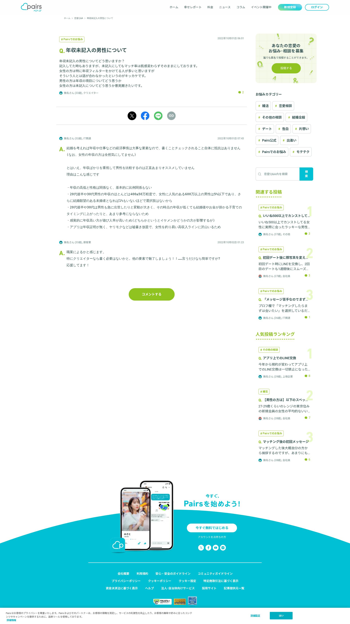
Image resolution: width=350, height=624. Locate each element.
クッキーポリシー (159, 581)
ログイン (317, 7)
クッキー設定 (187, 581)
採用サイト (209, 588)
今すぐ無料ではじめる (212, 528)
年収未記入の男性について (100, 18)
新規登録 (290, 7)
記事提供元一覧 (234, 588)
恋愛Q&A (78, 18)
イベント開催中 (261, 7)
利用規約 (142, 573)
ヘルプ (149, 588)
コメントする (152, 294)
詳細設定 (255, 615)
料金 (210, 7)
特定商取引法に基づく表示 (220, 581)
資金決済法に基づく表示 (122, 588)
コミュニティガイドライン (215, 573)
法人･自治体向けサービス (178, 588)
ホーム (174, 7)
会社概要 (123, 573)
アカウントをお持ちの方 (212, 537)
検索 (306, 174)
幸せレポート (193, 7)
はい (281, 615)
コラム (240, 7)
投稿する (286, 68)
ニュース (225, 7)
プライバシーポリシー (126, 581)
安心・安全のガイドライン (172, 573)
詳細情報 (11, 620)
